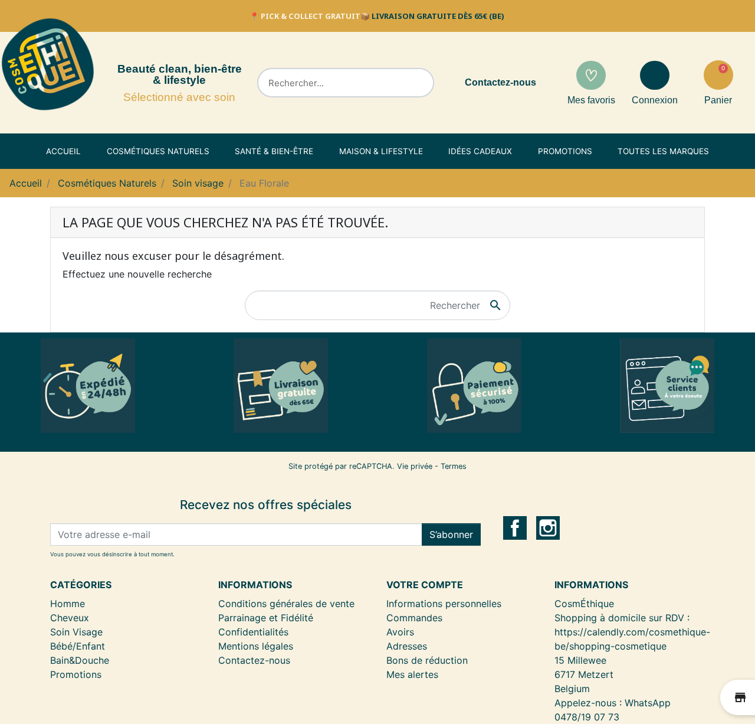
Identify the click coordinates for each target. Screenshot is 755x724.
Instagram (548, 528)
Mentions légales (255, 646)
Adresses (406, 646)
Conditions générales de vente (286, 603)
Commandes (414, 618)
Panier (718, 100)
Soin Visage (76, 632)
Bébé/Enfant (77, 646)
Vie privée (414, 466)
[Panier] (718, 75)
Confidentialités (253, 632)
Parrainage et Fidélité (265, 618)
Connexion (655, 100)
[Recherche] (418, 82)
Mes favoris (591, 100)
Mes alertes (412, 674)
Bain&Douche (79, 660)
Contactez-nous (500, 82)
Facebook (515, 528)
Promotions (75, 674)
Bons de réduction (427, 660)
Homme (67, 603)
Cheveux (69, 618)
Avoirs (400, 632)
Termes (454, 466)
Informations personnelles (443, 603)
